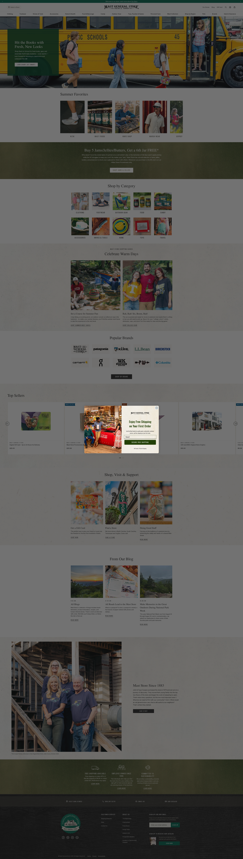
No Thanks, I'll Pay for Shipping (140, 448)
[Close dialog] (157, 408)
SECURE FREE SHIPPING (140, 442)
